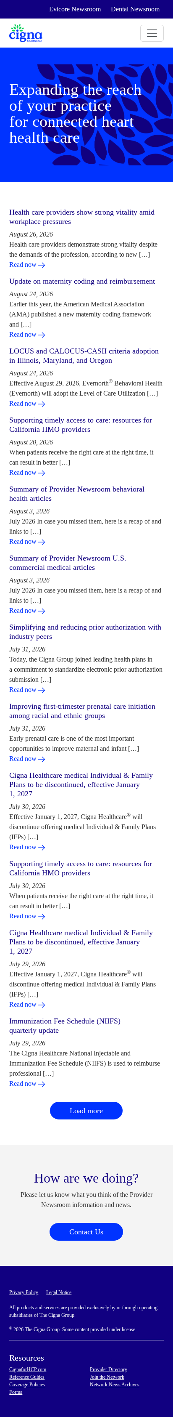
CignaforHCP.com (27, 1369)
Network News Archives (114, 1385)
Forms (15, 1392)
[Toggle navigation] (152, 33)
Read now (23, 264)
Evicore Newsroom (75, 9)
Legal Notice (58, 1292)
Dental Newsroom (135, 9)
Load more (86, 1110)
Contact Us (86, 1232)
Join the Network (107, 1377)
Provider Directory (108, 1369)
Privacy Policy (23, 1292)
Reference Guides (27, 1377)
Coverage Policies (27, 1385)
